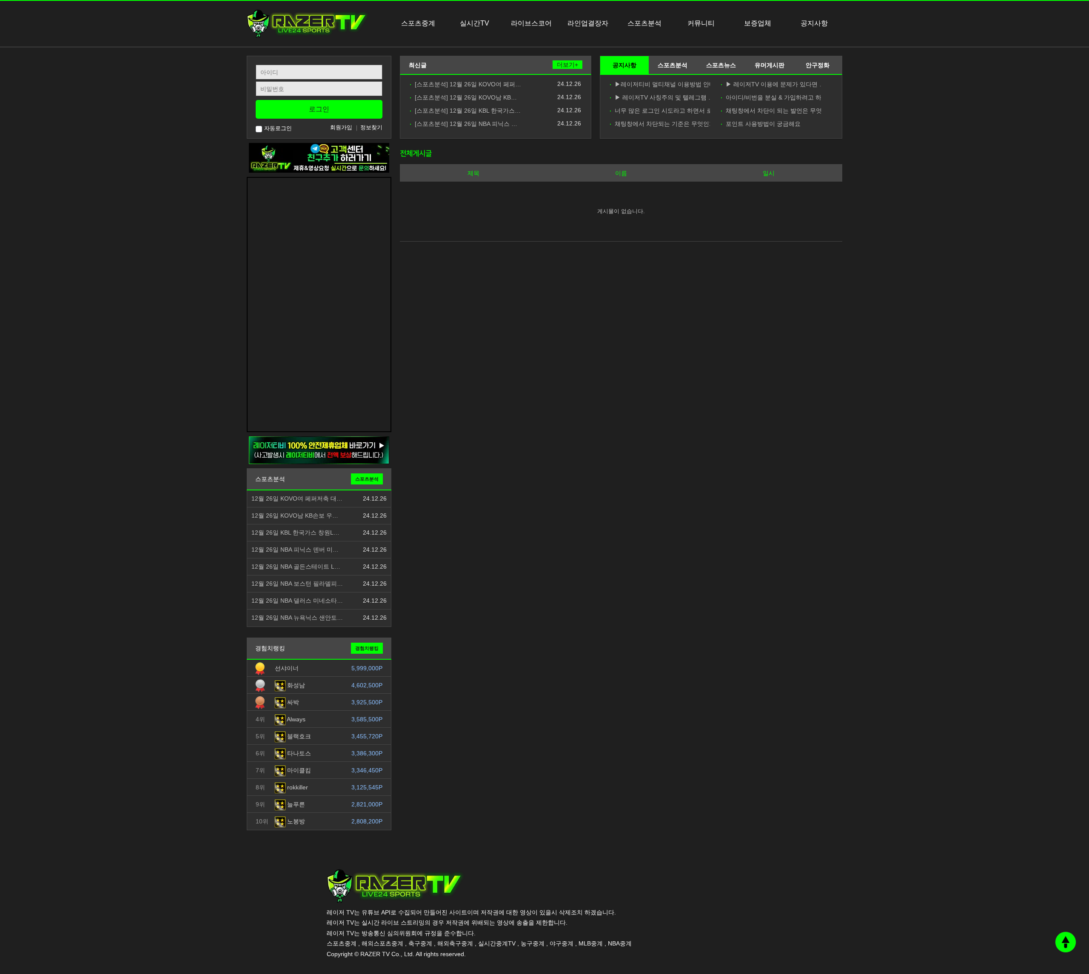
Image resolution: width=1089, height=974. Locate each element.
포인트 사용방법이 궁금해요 (763, 124)
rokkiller (296, 787)
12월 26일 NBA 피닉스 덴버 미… (295, 550)
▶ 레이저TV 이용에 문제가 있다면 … (773, 84)
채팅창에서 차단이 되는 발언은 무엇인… (773, 111)
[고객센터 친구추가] (319, 157)
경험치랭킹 (367, 648)
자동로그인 (278, 128)
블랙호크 (298, 736)
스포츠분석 (672, 65)
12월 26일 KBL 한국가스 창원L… (295, 533)
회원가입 (341, 127)
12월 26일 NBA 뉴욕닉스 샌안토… (297, 618)
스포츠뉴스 (721, 65)
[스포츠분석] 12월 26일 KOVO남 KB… (466, 97)
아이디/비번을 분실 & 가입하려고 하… (773, 97)
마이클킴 (298, 770)
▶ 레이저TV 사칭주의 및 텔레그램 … (662, 97)
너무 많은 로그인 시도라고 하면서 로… (662, 111)
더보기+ (567, 64)
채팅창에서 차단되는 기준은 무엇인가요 (662, 124)
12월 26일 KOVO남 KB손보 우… (294, 516)
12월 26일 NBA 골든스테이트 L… (295, 567)
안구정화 (818, 65)
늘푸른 (295, 804)
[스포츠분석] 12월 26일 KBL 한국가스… (468, 111)
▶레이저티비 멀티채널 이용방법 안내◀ (662, 84)
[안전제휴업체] (319, 450)
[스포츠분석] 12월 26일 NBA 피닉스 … (466, 124)
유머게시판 (769, 65)
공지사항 (624, 65)
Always (295, 719)
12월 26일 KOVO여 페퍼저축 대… (296, 499)
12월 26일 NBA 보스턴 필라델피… (297, 584)
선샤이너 (287, 668)
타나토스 (298, 753)
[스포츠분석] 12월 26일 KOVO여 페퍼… (468, 84)
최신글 (418, 65)
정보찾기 (371, 127)
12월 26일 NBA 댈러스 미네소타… (297, 601)
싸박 (292, 702)
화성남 (295, 685)
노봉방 (295, 821)
